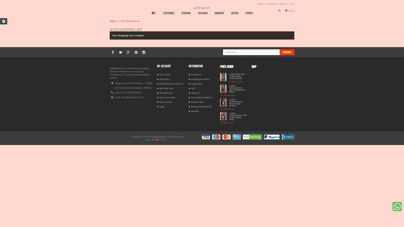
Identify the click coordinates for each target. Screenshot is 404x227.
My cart (283, 4)
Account (260, 4)
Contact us (196, 74)
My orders (164, 79)
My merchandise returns (171, 83)
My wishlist (272, 4)
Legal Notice (197, 83)
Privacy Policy (197, 102)
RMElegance (159, 136)
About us (195, 92)
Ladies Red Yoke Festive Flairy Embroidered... (237, 76)
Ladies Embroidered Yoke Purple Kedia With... (238, 116)
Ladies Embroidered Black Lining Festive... (235, 103)
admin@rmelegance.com (132, 97)
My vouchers (166, 102)
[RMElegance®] (202, 7)
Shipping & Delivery (200, 79)
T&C (193, 88)
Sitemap (195, 111)
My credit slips (166, 88)
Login (292, 4)
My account (164, 66)
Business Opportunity (201, 106)
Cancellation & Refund (201, 97)
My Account (165, 74)
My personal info (167, 97)
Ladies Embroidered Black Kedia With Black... (237, 89)
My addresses (166, 92)
